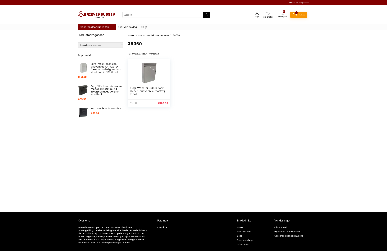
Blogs (144, 27)
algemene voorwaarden (287, 231)
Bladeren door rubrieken (94, 27)
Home (131, 35)
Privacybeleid (281, 227)
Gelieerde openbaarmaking (288, 235)
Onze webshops (245, 240)
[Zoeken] (206, 15)
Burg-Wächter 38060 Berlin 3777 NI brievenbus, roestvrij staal (147, 91)
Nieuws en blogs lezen (299, 2)
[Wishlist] (268, 13)
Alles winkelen (244, 231)
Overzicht (162, 227)
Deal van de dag (127, 27)
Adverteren (243, 244)
